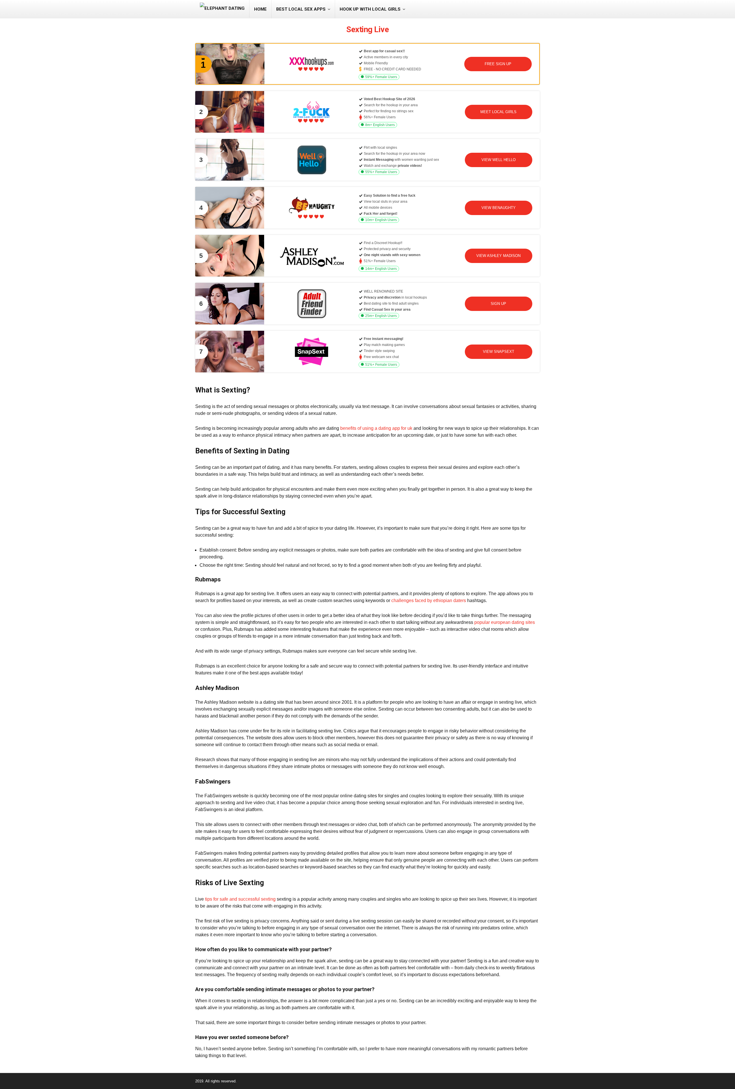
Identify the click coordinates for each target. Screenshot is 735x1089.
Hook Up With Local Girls (370, 9)
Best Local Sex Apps (301, 9)
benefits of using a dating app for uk (376, 428)
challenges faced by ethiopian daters (428, 600)
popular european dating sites (504, 622)
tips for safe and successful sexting (240, 899)
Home (260, 9)
